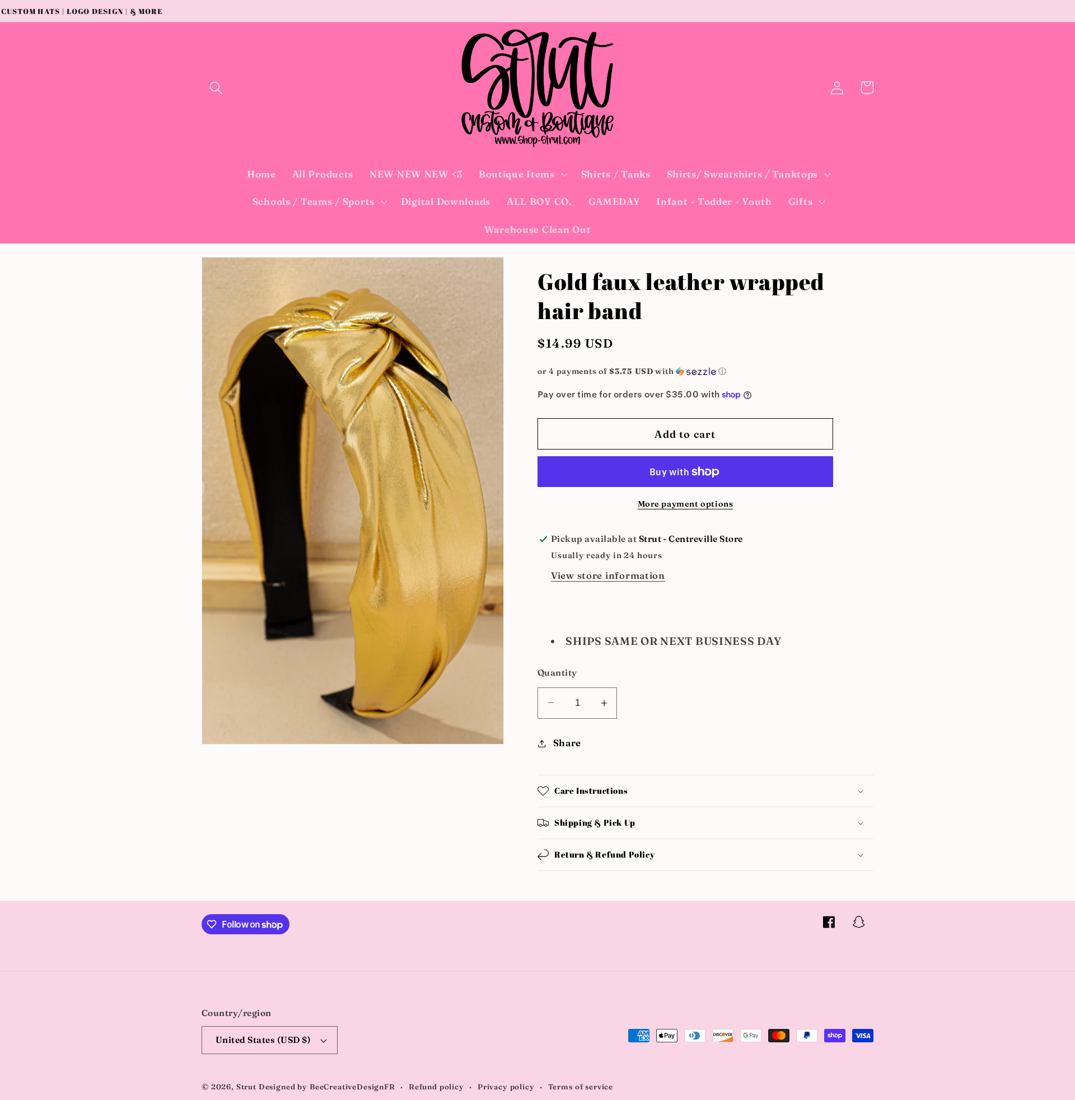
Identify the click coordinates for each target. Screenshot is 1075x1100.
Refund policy (436, 1086)
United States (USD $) (263, 1040)
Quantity (557, 672)
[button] (216, 87)
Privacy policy (506, 1086)
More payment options (685, 504)
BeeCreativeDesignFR (352, 1086)
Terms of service (580, 1086)
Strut (246, 1086)
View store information (608, 575)
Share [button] (567, 742)
